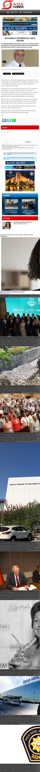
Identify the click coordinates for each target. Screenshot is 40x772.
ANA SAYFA (14, 12)
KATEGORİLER (27, 12)
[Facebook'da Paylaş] (4, 120)
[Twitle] (9, 120)
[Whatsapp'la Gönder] (14, 120)
